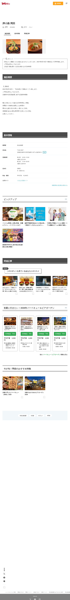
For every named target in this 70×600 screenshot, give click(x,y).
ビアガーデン (56, 354)
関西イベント (28, 592)
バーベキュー (47, 354)
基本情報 (8, 135)
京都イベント (44, 592)
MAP (44, 152)
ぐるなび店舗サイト (22, 180)
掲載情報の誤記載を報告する (59, 185)
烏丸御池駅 (23, 415)
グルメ (41, 415)
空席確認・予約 (10, 333)
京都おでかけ (36, 592)
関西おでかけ (21, 592)
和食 (49, 415)
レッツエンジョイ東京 (11, 592)
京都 (33, 415)
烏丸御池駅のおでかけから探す (56, 592)
